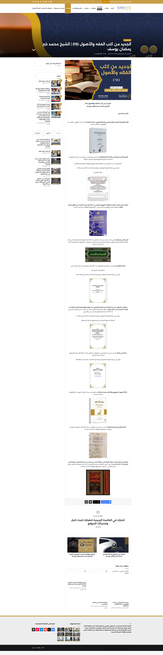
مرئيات (87, 8)
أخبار (112, 8)
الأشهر (48, 133)
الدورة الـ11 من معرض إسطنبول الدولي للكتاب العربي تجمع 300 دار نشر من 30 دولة (79, 1)
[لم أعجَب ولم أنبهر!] (56, 83)
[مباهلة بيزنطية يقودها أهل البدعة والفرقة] (56, 91)
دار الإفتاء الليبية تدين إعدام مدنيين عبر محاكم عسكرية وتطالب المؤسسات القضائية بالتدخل (43, 143)
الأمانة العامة (36, 8)
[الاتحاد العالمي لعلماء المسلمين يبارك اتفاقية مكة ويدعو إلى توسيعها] (68, 639)
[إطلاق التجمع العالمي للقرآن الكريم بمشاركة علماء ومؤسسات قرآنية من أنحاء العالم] (56, 171)
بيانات (107, 8)
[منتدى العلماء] (124, 8)
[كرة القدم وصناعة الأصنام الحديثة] (56, 99)
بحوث (68, 8)
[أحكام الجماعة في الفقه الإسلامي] (98, 585)
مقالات (93, 8)
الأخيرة (58, 133)
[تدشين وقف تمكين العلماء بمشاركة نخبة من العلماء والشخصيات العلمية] (61, 634)
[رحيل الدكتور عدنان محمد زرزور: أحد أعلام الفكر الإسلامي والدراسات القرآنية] (56, 161)
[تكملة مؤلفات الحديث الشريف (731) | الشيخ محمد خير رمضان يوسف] (76, 575)
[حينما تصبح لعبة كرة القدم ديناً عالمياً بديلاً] (56, 106)
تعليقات (37, 133)
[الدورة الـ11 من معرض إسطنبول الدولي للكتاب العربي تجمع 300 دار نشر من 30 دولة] (56, 181)
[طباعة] (86, 502)
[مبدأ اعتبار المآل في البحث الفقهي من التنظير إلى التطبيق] (119, 585)
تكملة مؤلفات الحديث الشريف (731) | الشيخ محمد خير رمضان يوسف (77, 584)
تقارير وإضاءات (77, 8)
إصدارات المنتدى (47, 8)
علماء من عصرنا (59, 8)
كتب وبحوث (127, 40)
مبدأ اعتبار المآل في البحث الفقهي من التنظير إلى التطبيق (120, 604)
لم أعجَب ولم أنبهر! (44, 81)
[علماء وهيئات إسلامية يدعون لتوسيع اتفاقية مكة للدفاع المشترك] (76, 639)
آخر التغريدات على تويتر (53, 63)
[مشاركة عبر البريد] (90, 502)
